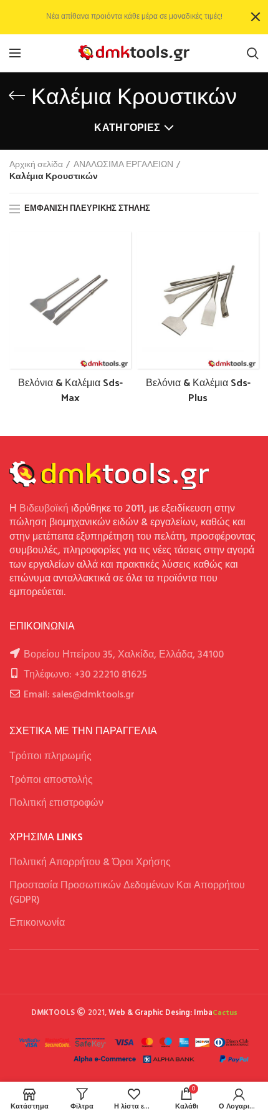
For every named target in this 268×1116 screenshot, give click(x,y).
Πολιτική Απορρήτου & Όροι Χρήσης (90, 863)
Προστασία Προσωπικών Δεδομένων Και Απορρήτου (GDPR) (127, 893)
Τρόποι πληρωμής (50, 757)
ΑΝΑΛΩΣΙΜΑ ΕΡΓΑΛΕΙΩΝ (123, 165)
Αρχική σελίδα (36, 165)
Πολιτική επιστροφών (56, 803)
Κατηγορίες (127, 128)
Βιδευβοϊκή (44, 509)
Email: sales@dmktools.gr (79, 695)
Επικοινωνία (37, 923)
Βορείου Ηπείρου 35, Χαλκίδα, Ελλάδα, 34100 (124, 655)
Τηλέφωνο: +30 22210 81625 (85, 675)
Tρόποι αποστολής (51, 780)
